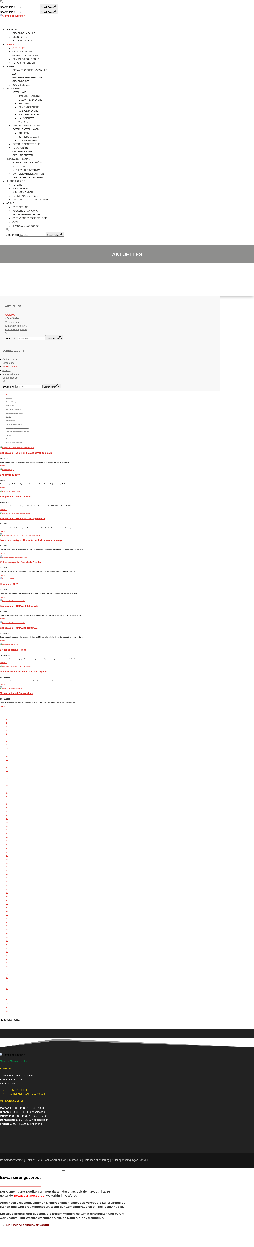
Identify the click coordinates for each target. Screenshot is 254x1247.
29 (7, 819)
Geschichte (19, 37)
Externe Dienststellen (26, 144)
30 (7, 822)
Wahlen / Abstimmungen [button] (14, 424)
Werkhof (24, 122)
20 (7, 785)
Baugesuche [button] (10, 405)
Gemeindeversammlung (27, 77)
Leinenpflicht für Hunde (13, 649)
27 (7, 811)
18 (7, 778)
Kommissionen (21, 85)
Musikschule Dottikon (26, 170)
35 (7, 841)
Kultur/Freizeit (15, 181)
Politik (10, 66)
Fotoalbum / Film (22, 40)
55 (7, 915)
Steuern (23, 133)
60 (7, 933)
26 (7, 807)
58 (7, 926)
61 (7, 937)
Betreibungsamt (28, 136)
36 (7, 844)
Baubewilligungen (10, 475)
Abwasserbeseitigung (26, 214)
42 (7, 867)
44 (7, 874)
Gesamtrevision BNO (25, 55)
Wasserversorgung (25, 211)
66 (7, 955)
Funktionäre (20, 147)
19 (7, 782)
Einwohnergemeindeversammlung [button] (17, 428)
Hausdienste (26, 118)
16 (7, 771)
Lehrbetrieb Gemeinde (26, 125)
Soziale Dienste (28, 111)
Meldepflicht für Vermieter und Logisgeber (23, 671)
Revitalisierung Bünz (25, 59)
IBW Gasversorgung (25, 226)
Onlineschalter (22, 151)
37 (7, 848)
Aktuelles (12, 44)
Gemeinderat (20, 81)
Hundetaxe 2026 (9, 584)
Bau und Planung (29, 96)
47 (7, 885)
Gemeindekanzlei (28, 107)
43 (7, 870)
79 (7, 1003)
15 (7, 767)
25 (7, 804)
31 (7, 826)
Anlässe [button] (8, 435)
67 (7, 959)
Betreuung (19, 166)
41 (7, 863)
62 (7, 941)
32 (7, 830)
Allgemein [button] (9, 398)
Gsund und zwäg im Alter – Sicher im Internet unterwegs (31, 540)
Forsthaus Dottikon (25, 196)
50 (7, 896)
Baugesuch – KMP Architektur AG (19, 606)
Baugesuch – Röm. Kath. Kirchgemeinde (22, 518)
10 (7, 748)
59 (7, 929)
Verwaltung (13, 88)
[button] (1, 2)
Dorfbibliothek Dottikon (28, 174)
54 (7, 911)
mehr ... (3, 465)
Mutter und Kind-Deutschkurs (16, 693)
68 (7, 963)
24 (7, 800)
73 (7, 981)
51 (7, 900)
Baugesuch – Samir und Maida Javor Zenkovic (26, 453)
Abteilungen (20, 92)
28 (7, 815)
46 (7, 881)
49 (7, 893)
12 (7, 756)
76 (7, 992)
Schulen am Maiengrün (26, 162)
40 (7, 859)
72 (7, 978)
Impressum (75, 1160)
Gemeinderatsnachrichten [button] (14, 413)
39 (7, 856)
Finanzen (23, 103)
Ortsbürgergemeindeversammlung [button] (17, 431)
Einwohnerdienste (30, 100)
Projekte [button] (8, 417)
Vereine (17, 185)
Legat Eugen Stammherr (27, 177)
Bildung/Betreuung (18, 159)
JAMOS (144, 1160)
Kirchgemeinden (22, 192)
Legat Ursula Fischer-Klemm (30, 199)
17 (7, 774)
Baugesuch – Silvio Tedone (15, 496)
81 (7, 1011)
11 (6, 752)
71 (7, 974)
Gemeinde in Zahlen (24, 33)
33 (7, 833)
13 (7, 760)
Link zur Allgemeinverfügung (27, 1224)
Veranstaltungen (23, 63)
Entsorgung (20, 207)
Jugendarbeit (21, 188)
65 (7, 952)
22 (7, 793)
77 (7, 996)
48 (7, 889)
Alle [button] (7, 394)
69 (7, 966)
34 (7, 837)
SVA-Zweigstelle (28, 114)
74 (7, 985)
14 (7, 763)
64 (7, 948)
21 (7, 789)
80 (7, 1007)
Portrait (11, 29)
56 (7, 918)
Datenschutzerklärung (97, 1160)
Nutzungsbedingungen (125, 1160)
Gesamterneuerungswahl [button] (14, 442)
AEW (14, 222)
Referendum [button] (10, 439)
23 (7, 796)
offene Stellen (22, 51)
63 (7, 944)
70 (7, 970)
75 (7, 989)
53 (7, 907)
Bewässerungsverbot (29, 1195)
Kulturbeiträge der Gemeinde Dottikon (21, 562)
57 (7, 922)
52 (7, 904)
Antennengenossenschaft (29, 218)
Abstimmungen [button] (11, 420)
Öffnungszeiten (22, 155)
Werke (10, 203)
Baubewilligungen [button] (12, 402)
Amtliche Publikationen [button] (13, 409)
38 (7, 852)
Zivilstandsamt (27, 140)
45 (7, 878)
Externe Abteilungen (25, 129)
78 (7, 1000)
